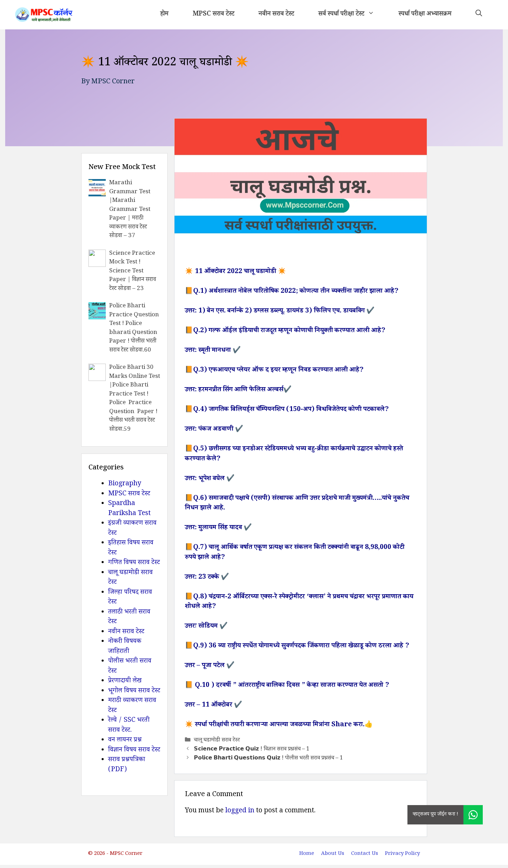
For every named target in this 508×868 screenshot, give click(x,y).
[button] (478, 14)
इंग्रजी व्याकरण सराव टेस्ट (132, 529)
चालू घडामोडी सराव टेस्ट (217, 740)
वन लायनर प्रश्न (125, 740)
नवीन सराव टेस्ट (276, 14)
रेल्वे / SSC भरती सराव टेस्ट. (129, 726)
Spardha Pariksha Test (129, 509)
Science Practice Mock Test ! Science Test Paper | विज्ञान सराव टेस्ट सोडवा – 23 (132, 271)
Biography (124, 484)
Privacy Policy (402, 854)
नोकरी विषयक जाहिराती (124, 647)
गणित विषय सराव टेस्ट (134, 563)
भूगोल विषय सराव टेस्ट (134, 691)
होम (164, 14)
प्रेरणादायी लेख (125, 681)
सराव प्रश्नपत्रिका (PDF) (126, 765)
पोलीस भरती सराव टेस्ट (129, 666)
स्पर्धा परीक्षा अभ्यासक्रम (424, 14)
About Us (332, 854)
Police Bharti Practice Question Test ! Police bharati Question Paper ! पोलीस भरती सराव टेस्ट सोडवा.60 (134, 328)
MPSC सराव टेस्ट (213, 14)
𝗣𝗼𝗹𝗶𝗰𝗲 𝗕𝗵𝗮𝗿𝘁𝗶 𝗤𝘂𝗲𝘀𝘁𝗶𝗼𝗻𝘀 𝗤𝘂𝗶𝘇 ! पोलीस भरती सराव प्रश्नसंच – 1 (268, 759)
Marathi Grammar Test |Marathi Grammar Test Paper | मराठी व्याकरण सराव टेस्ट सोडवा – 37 (129, 210)
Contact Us (364, 854)
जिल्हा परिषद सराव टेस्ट (130, 598)
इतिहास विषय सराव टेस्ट (130, 548)
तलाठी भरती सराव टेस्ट (129, 617)
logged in (239, 811)
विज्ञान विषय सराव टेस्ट (134, 750)
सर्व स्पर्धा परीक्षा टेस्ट (341, 14)
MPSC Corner (113, 82)
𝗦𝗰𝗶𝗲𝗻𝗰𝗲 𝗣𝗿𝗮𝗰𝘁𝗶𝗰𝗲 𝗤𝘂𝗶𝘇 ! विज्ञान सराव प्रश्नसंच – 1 (251, 749)
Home (306, 854)
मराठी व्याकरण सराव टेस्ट (132, 706)
